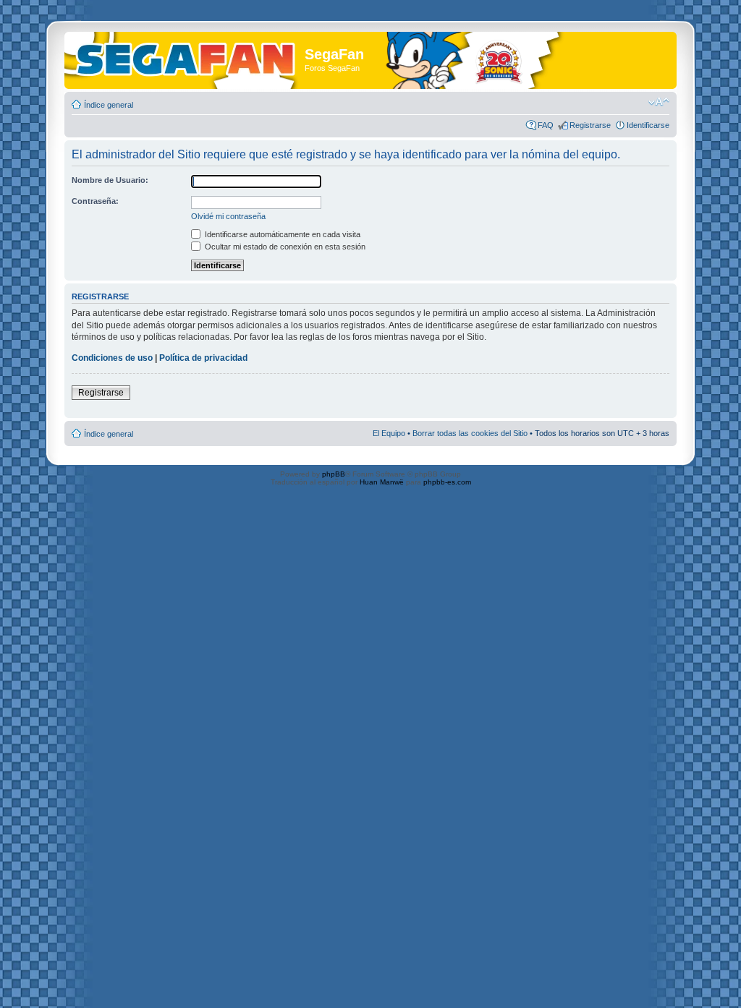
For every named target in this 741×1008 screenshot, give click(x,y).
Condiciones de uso (112, 358)
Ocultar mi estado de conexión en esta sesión (284, 246)
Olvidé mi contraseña (228, 216)
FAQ (546, 125)
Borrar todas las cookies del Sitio (470, 433)
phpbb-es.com (447, 482)
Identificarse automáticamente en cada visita (281, 234)
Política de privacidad (203, 358)
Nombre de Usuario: (110, 180)
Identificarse (648, 125)
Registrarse (590, 125)
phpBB (333, 474)
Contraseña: (95, 201)
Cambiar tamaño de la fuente (658, 101)
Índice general (108, 105)
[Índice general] (186, 56)
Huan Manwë (382, 482)
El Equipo (389, 433)
